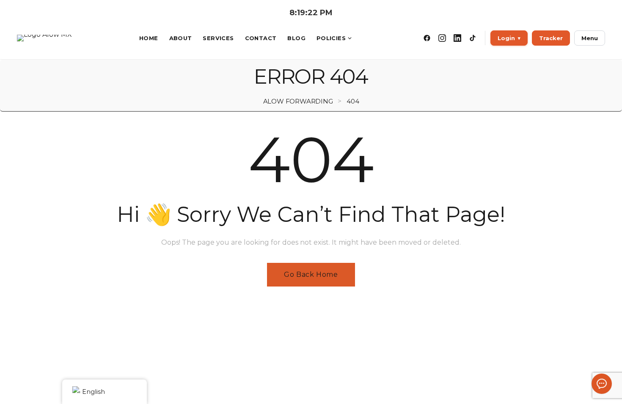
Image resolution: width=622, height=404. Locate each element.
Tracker (551, 38)
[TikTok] (472, 38)
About (180, 38)
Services (218, 38)
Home (148, 38)
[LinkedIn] (457, 38)
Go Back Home (311, 274)
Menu (589, 38)
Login (509, 38)
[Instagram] (442, 38)
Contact (261, 38)
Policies (331, 38)
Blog (296, 38)
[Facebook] (427, 38)
